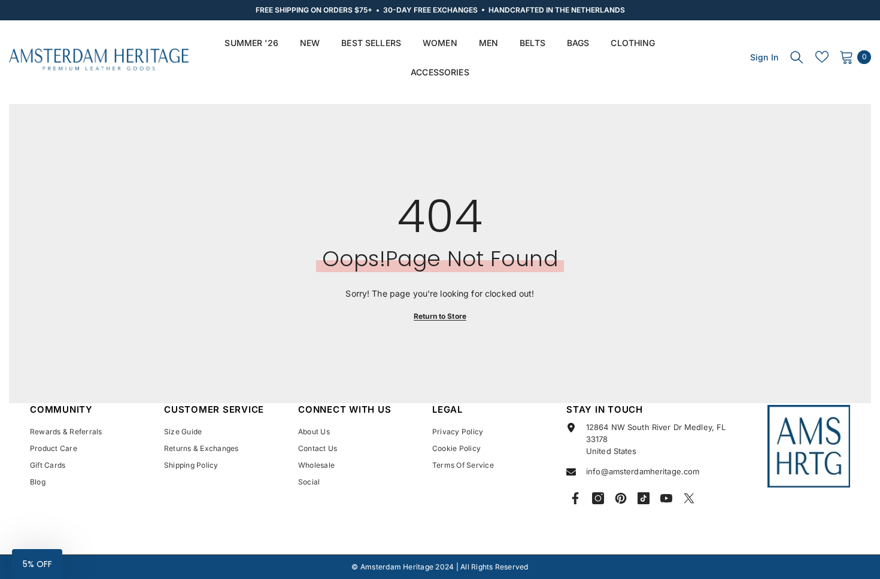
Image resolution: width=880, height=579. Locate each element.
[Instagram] (598, 498)
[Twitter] (689, 498)
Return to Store (440, 316)
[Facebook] (575, 498)
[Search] (797, 56)
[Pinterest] (621, 498)
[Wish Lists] (822, 56)
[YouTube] (666, 498)
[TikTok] (644, 498)
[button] (37, 564)
